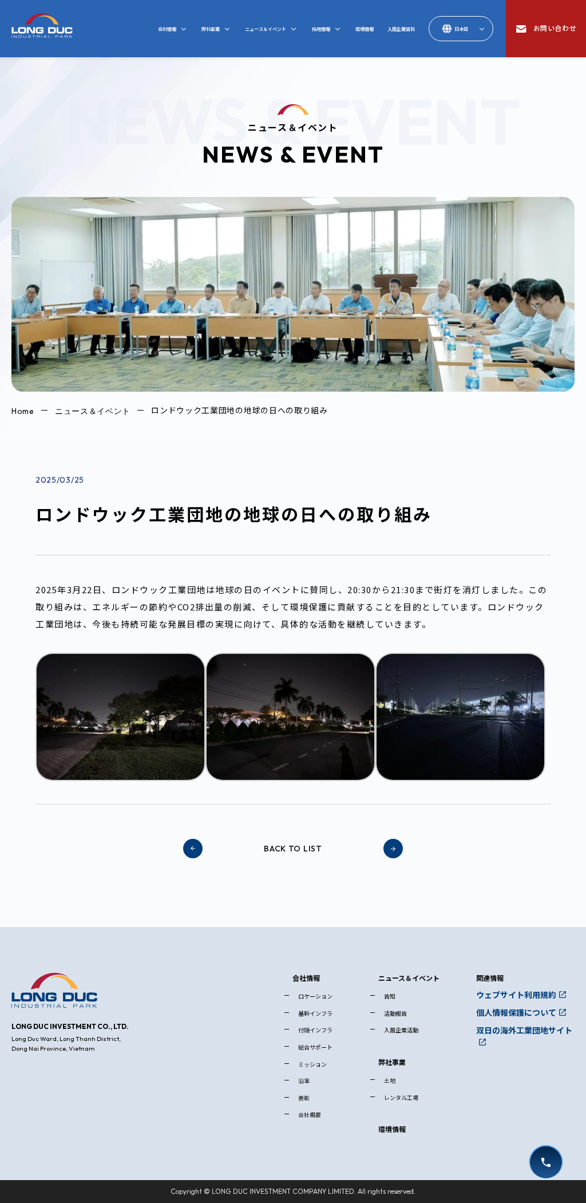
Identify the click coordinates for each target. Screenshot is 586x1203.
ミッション (312, 1064)
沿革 (304, 1080)
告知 (389, 996)
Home (22, 410)
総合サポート (315, 1047)
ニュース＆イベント (92, 410)
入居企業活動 (401, 1029)
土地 (389, 1080)
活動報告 (395, 1013)
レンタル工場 (401, 1097)
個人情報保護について (516, 1012)
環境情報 (392, 1129)
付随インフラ (315, 1029)
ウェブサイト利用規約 (516, 994)
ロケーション (315, 996)
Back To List (293, 848)
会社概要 (309, 1114)
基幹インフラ (315, 1013)
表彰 (304, 1098)
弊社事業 (392, 1062)
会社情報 (306, 978)
